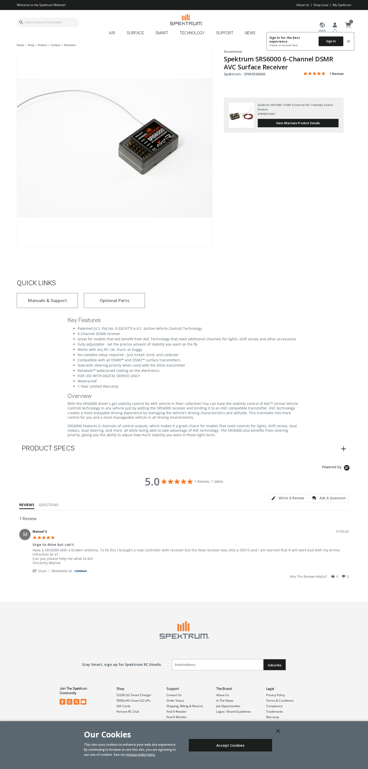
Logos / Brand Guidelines (233, 711)
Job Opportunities (228, 706)
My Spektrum (342, 5)
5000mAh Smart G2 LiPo (133, 700)
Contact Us (174, 695)
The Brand (224, 688)
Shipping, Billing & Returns (184, 706)
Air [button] (112, 33)
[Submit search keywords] (21, 22)
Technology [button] (192, 33)
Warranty (272, 717)
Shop (120, 688)
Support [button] (224, 33)
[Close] (278, 731)
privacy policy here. (140, 754)
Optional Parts (114, 300)
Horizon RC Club (127, 711)
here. (295, 45)
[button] (42, 570)
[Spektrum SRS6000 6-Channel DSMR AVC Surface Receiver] (114, 148)
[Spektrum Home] (186, 19)
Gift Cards (123, 706)
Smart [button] (161, 33)
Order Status (175, 700)
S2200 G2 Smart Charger (133, 695)
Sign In (331, 41)
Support (172, 688)
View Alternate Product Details (298, 123)
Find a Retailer (176, 711)
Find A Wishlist (176, 717)
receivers (70, 45)
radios (42, 45)
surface (55, 45)
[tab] (288, 498)
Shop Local (320, 5)
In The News (224, 700)
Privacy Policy (275, 695)
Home (20, 45)
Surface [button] (135, 33)
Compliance (274, 706)
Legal (270, 688)
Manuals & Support (47, 300)
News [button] (250, 33)
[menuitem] (114, 35)
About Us (302, 5)
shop (31, 45)
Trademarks (274, 711)
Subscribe (274, 665)
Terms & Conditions (280, 700)
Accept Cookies (230, 745)
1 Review (337, 74)
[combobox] (48, 22)
